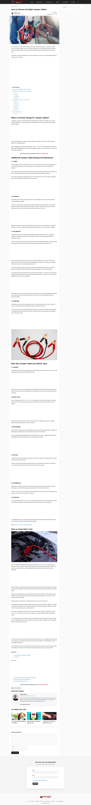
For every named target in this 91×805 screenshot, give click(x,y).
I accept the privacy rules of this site (40, 780)
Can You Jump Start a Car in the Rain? (22, 679)
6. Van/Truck (15, 110)
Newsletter (37, 801)
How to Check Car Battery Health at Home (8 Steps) (25, 677)
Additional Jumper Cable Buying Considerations (22, 91)
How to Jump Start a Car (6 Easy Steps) (23, 524)
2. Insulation (15, 94)
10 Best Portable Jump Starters (20, 681)
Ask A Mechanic (39, 2)
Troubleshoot (48, 2)
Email (33, 775)
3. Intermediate (16, 105)
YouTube (73, 2)
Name (33, 770)
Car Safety (16, 656)
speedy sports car (28, 400)
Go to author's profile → (25, 704)
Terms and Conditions (59, 801)
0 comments (55, 12)
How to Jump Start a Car (17, 111)
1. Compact (15, 101)
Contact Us (42, 801)
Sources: (16, 113)
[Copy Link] (20, 688)
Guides (57, 2)
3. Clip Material (16, 96)
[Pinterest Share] (17, 688)
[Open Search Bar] (78, 2)
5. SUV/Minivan (16, 108)
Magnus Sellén (17, 13)
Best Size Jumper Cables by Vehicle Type (20, 99)
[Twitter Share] (12, 688)
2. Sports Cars (16, 103)
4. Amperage (15, 98)
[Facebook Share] (15, 688)
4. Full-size (15, 106)
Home (32, 2)
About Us (32, 801)
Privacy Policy (47, 801)
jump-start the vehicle (42, 564)
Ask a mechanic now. (43, 153)
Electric (15, 6)
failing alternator (14, 613)
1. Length (15, 92)
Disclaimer (53, 801)
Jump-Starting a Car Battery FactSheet (22, 655)
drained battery (39, 146)
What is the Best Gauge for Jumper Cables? (21, 89)
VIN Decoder (65, 2)
